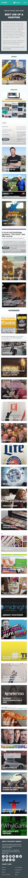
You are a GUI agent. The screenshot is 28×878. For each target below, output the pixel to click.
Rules (3, 872)
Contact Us (18, 870)
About (3, 870)
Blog (16, 874)
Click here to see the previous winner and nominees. (13, 47)
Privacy (8, 874)
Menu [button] (5, 2)
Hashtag (6, 61)
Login (25, 2)
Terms (3, 874)
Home (3, 867)
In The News (18, 867)
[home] (14, 2)
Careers (17, 872)
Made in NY (5, 853)
